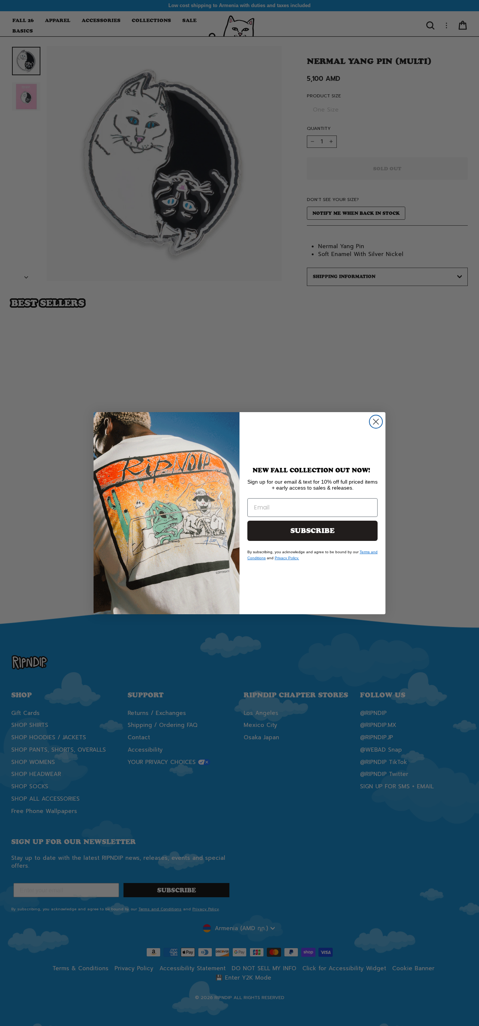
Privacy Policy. (287, 558)
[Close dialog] (375, 421)
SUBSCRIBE (312, 531)
